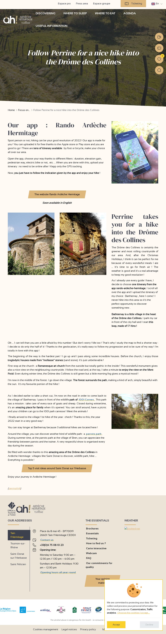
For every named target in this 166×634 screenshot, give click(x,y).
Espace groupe (101, 3)
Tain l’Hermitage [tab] (17, 535)
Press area (82, 3)
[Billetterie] (159, 48)
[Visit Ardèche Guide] (45, 612)
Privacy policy (88, 629)
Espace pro (64, 3)
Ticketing (136, 3)
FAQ (88, 558)
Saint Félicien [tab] (18, 564)
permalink (14, 488)
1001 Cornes (86, 399)
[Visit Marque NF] (98, 612)
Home (11, 110)
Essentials (92, 533)
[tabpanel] (56, 557)
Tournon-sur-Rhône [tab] (17, 545)
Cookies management (45, 629)
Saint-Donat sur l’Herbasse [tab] (18, 555)
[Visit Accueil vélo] (74, 612)
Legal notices (69, 629)
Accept (116, 624)
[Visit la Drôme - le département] (27, 612)
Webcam (91, 553)
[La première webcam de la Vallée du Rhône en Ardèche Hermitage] (159, 37)
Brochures (92, 528)
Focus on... (24, 110)
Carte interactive (96, 548)
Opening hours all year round (58, 572)
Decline (149, 624)
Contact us (46, 540)
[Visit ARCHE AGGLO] (60, 613)
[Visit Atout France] (86, 610)
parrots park (93, 433)
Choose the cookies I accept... (133, 612)
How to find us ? (96, 543)
